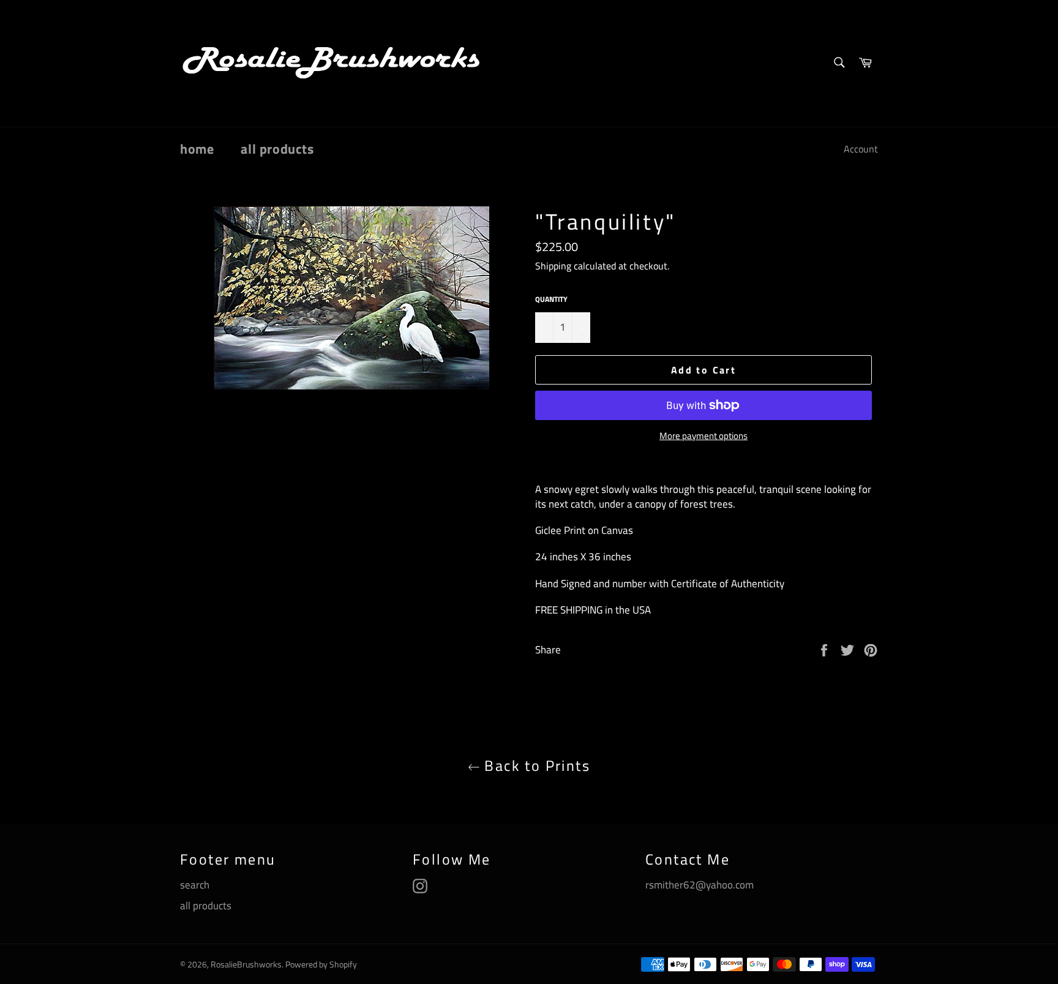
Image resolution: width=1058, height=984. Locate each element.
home (197, 148)
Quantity (551, 300)
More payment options (703, 436)
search (194, 885)
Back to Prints (535, 766)
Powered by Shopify (321, 964)
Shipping (553, 265)
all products (277, 148)
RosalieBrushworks (246, 964)
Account (861, 148)
